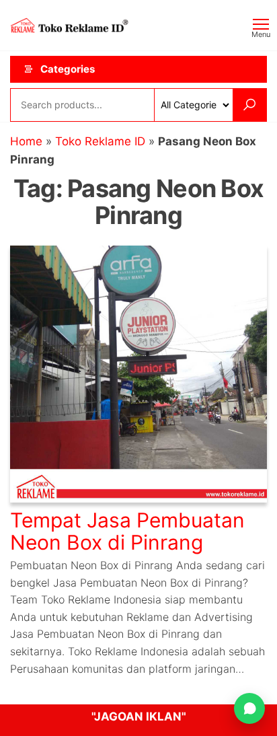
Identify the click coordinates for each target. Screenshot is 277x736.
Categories (67, 69)
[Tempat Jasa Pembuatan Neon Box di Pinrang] (138, 373)
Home (26, 141)
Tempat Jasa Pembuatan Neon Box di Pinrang (127, 531)
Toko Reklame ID (100, 141)
